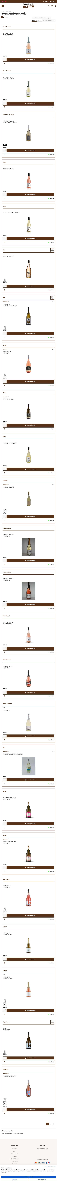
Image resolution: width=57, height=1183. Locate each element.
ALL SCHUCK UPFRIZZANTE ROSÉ (8, 34)
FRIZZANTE (6, 710)
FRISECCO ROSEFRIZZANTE (8, 667)
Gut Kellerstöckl (7, 27)
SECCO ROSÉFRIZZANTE (7, 886)
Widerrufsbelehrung (14, 1158)
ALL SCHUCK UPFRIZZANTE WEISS (8, 78)
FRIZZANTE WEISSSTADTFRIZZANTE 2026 (10, 121)
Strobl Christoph (7, 660)
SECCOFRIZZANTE (6, 1029)
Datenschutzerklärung (42, 1148)
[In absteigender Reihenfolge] (53, 18)
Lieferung (14, 1156)
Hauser (4, 791)
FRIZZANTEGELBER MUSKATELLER (10, 304)
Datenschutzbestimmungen (50, 1166)
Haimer (4, 345)
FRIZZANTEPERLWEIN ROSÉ (8, 977)
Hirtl (4, 250)
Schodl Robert (6, 616)
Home (3, 11)
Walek (4, 436)
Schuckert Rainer (7, 528)
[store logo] (28, 5)
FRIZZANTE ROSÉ (8, 256)
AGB (14, 1151)
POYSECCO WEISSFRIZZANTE (8, 535)
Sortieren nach (36, 18)
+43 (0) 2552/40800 (50, 1)
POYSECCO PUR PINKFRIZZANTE (9, 798)
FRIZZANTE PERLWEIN (9, 443)
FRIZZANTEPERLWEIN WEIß (8, 934)
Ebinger (5, 926)
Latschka (5, 480)
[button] (4, 63)
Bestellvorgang (14, 1153)
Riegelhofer (5, 1069)
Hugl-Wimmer (6, 879)
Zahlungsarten (14, 1161)
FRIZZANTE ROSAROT (9, 1076)
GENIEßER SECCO (8, 399)
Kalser (4, 162)
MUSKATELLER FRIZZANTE (11, 212)
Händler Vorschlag (44, 18)
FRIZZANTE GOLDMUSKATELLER (13, 754)
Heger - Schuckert (7, 703)
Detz (4, 747)
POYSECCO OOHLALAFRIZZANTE (9, 842)
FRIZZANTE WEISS (8, 487)
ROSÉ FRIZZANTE (8, 169)
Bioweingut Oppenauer (8, 114)
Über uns (14, 1148)
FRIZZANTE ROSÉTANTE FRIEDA (8, 623)
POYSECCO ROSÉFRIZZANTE (8, 579)
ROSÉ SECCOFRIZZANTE (7, 352)
